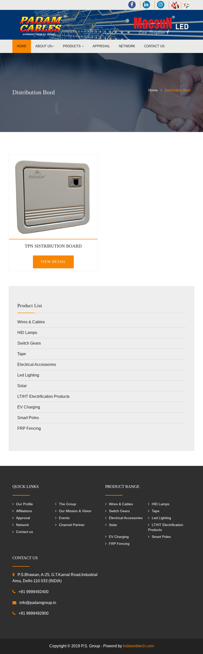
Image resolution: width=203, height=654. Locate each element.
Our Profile (24, 504)
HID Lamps (27, 332)
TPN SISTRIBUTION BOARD (53, 246)
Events (64, 518)
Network (127, 46)
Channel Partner (72, 525)
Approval (101, 46)
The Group (67, 504)
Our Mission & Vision (75, 511)
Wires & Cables (31, 322)
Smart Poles (28, 418)
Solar (22, 386)
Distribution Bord (178, 90)
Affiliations (24, 511)
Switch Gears (29, 343)
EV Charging (28, 407)
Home (21, 46)
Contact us (154, 46)
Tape (21, 354)
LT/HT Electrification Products (43, 396)
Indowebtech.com (138, 646)
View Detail (53, 262)
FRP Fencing (29, 428)
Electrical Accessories (36, 364)
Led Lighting (28, 375)
